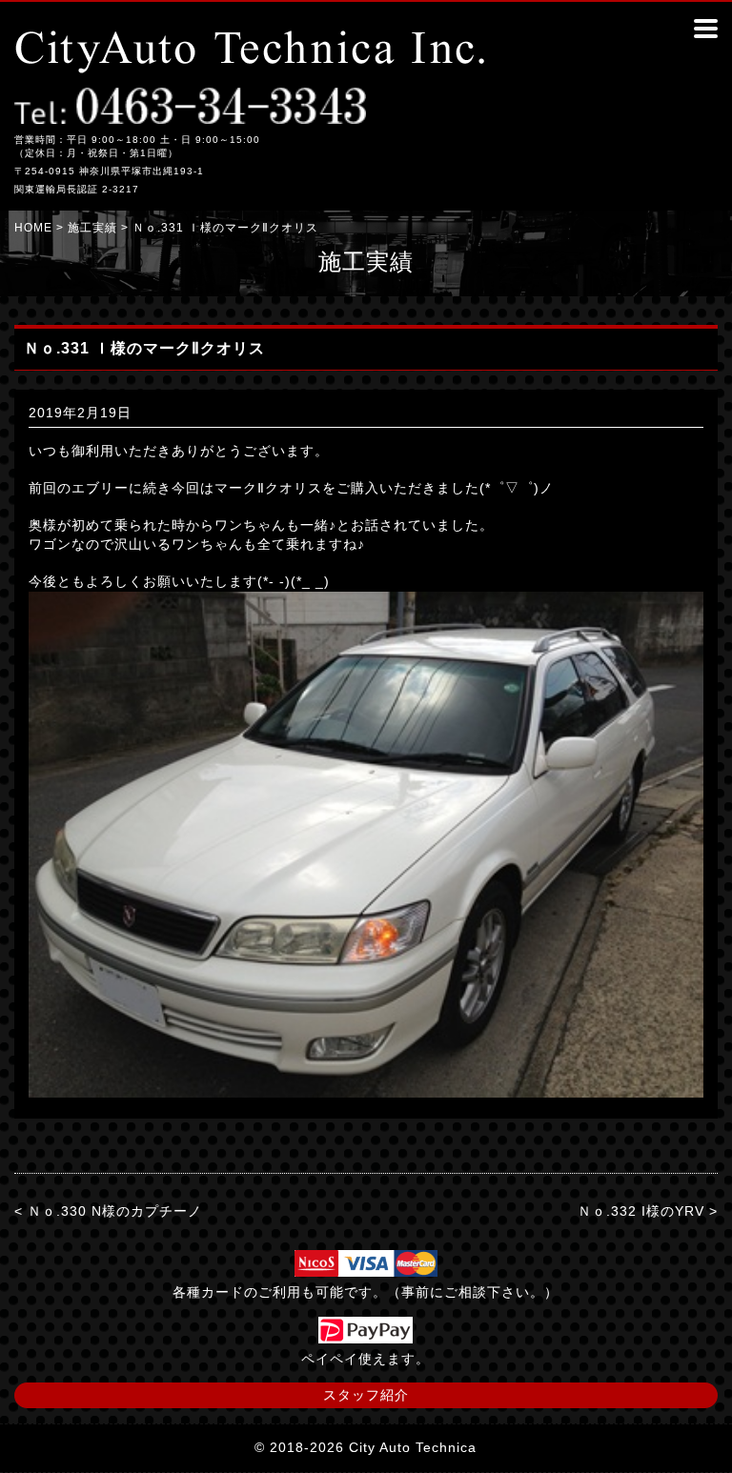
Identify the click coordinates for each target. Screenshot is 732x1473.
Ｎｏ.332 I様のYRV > (648, 1211)
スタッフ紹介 (366, 1394)
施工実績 (92, 227)
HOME (33, 227)
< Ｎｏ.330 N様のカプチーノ (108, 1211)
